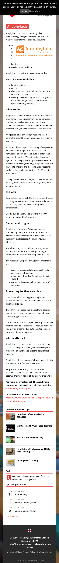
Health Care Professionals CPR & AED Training (33, 450)
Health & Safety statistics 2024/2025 (30, 415)
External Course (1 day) (25, 502)
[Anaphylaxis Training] (10, 465)
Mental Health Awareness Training (34, 425)
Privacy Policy (29, 551)
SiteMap (40, 551)
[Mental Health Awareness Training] (10, 430)
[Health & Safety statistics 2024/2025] (10, 418)
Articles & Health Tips (18, 409)
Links (48, 551)
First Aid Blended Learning (30, 437)
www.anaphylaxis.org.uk (18, 388)
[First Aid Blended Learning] (10, 441)
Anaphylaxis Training (27, 460)
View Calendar (12, 516)
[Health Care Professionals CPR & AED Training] (10, 453)
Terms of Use (14, 551)
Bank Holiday (21, 494)
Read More (34, 11)
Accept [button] (24, 11)
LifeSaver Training (37, 560)
